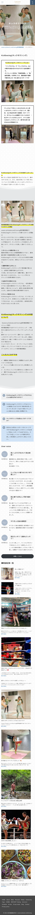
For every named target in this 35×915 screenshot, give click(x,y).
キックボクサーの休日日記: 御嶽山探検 (11, 800)
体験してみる (17, 556)
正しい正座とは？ (19, 569)
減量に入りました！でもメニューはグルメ (12, 880)
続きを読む (18, 577)
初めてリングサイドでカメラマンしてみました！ (14, 628)
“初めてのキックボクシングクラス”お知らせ (23, 584)
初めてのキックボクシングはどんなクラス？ (13, 720)
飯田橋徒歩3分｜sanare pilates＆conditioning (21, 913)
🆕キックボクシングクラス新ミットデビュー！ (13, 680)
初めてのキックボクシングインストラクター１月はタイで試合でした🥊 (16, 669)
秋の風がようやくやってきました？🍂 (11, 760)
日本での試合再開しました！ (9, 840)
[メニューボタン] (2, 2)
